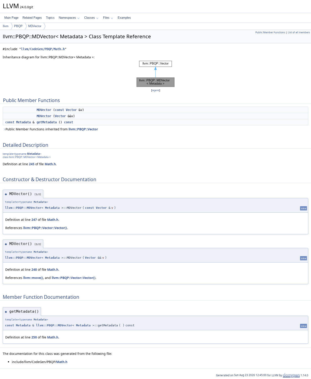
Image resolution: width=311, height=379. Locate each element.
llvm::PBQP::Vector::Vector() (45, 228)
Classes (89, 17)
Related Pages (32, 17)
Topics (50, 17)
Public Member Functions (270, 32)
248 (34, 269)
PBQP (18, 26)
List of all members (299, 32)
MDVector (34, 26)
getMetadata (47, 122)
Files (106, 17)
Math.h (50, 164)
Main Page (11, 17)
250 (34, 337)
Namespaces (67, 17)
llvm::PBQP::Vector (83, 129)
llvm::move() (33, 278)
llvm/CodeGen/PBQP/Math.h (43, 49)
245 (31, 164)
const (59, 110)
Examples (124, 17)
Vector (71, 110)
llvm (5, 26)
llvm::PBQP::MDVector (23, 207)
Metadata (23, 122)
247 (34, 219)
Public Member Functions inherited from (51, 129)
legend (155, 90)
